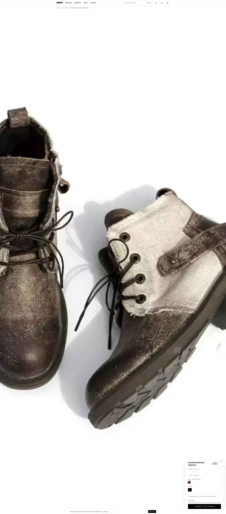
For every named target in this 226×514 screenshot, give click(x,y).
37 (190, 489)
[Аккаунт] (156, 3)
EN (152, 2)
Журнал (93, 2)
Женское (68, 2)
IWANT (58, 7)
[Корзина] (168, 3)
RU (148, 2)
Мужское (77, 2)
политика (105, 511)
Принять (152, 511)
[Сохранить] (221, 461)
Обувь (85, 2)
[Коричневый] (189, 482)
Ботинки (65, 7)
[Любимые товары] (162, 3)
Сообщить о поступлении (204, 506)
